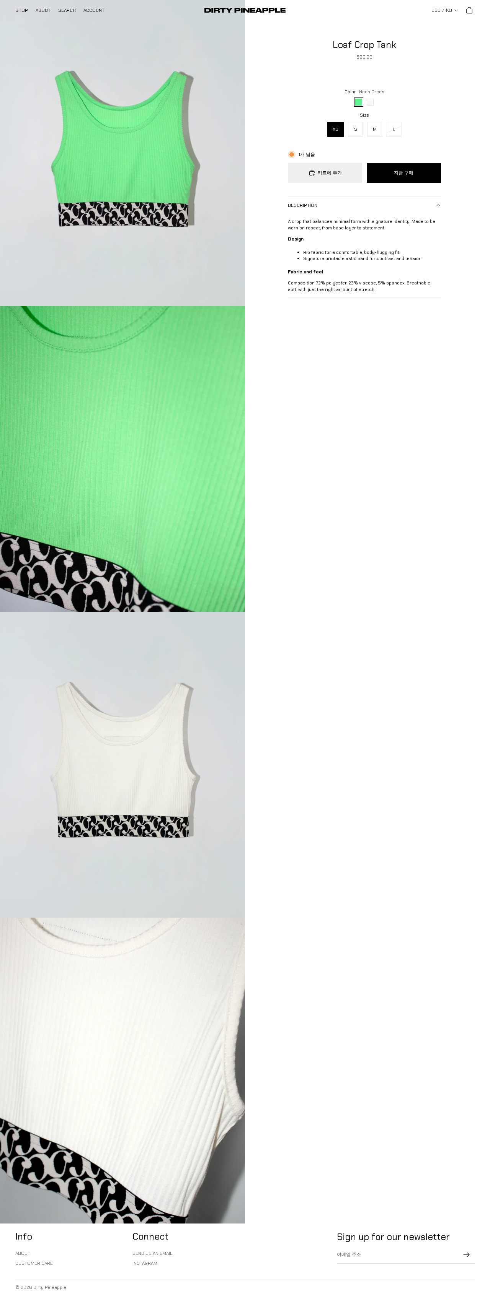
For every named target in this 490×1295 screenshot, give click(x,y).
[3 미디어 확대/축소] (122, 765)
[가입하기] (467, 1255)
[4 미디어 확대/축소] (122, 1071)
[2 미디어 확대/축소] (122, 459)
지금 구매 (403, 173)
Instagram (144, 1263)
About (22, 1253)
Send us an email (152, 1253)
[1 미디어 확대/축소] (122, 153)
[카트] (469, 10)
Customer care (34, 1263)
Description (302, 205)
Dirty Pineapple (49, 1287)
